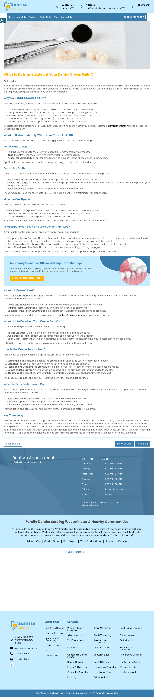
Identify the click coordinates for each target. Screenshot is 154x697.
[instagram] (137, 8)
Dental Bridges (101, 655)
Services (33, 17)
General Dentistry (129, 667)
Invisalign (72, 677)
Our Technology (54, 633)
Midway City (33, 541)
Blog (56, 17)
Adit (101, 693)
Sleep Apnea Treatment (100, 641)
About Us (21, 17)
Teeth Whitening (102, 635)
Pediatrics (72, 648)
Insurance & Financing (52, 639)
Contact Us (66, 17)
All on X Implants (76, 635)
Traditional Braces (103, 672)
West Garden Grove (91, 541)
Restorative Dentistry (131, 655)
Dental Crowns (75, 662)
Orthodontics (101, 677)
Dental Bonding (102, 662)
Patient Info (45, 17)
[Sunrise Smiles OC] (16, 6)
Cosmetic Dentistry (77, 672)
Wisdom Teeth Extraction (75, 629)
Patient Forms (53, 645)
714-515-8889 (67, 8)
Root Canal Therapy (131, 628)
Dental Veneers (128, 635)
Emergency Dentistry (105, 667)
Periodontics (126, 640)
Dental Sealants (102, 648)
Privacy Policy (111, 693)
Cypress (122, 541)
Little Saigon (70, 541)
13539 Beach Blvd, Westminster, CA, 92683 (105, 8)
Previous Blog (124, 444)
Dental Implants (128, 672)
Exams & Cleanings (77, 667)
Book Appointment (134, 17)
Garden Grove (52, 541)
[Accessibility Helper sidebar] (3, 20)
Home (11, 17)
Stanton (110, 541)
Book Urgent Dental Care (27, 278)
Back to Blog (13, 444)
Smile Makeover (102, 628)
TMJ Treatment (75, 640)
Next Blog (143, 444)
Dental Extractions (130, 662)
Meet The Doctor (55, 628)
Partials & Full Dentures (127, 649)
